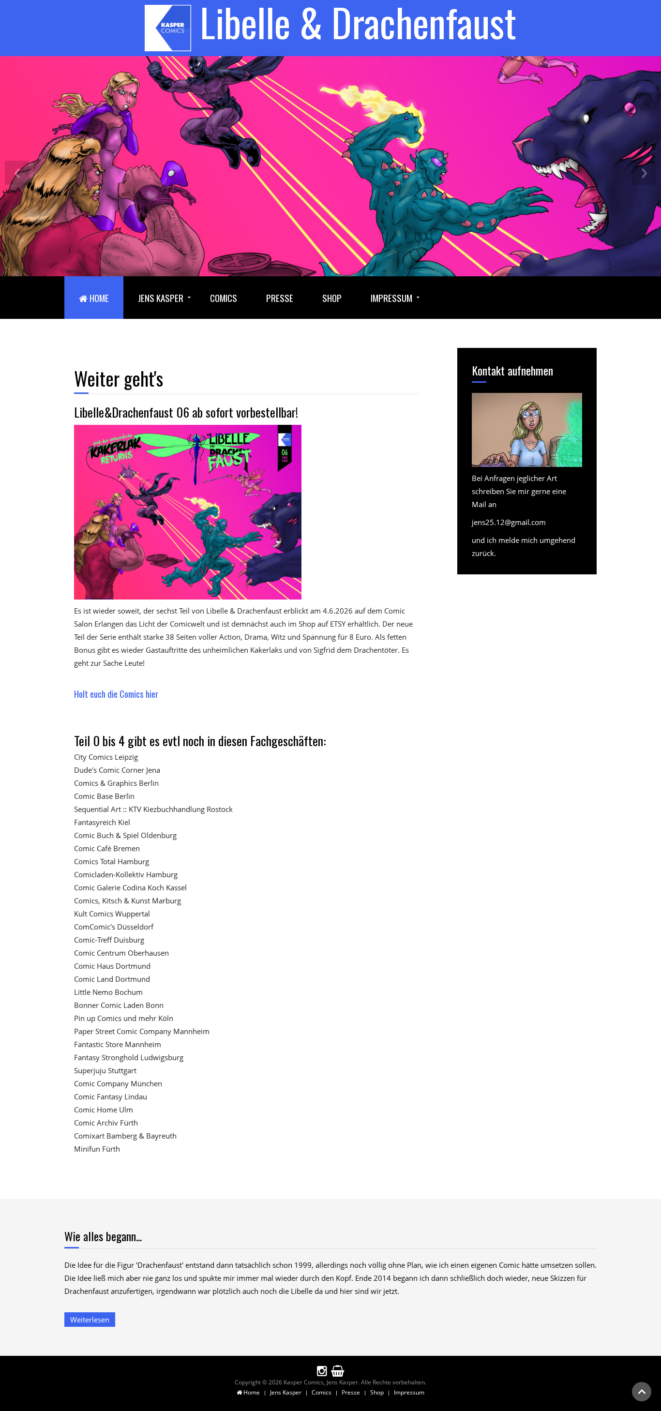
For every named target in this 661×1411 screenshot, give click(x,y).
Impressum (391, 297)
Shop (332, 297)
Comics (223, 297)
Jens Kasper (160, 297)
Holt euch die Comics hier (116, 693)
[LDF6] (187, 511)
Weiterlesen (89, 1319)
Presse (279, 297)
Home (98, 297)
